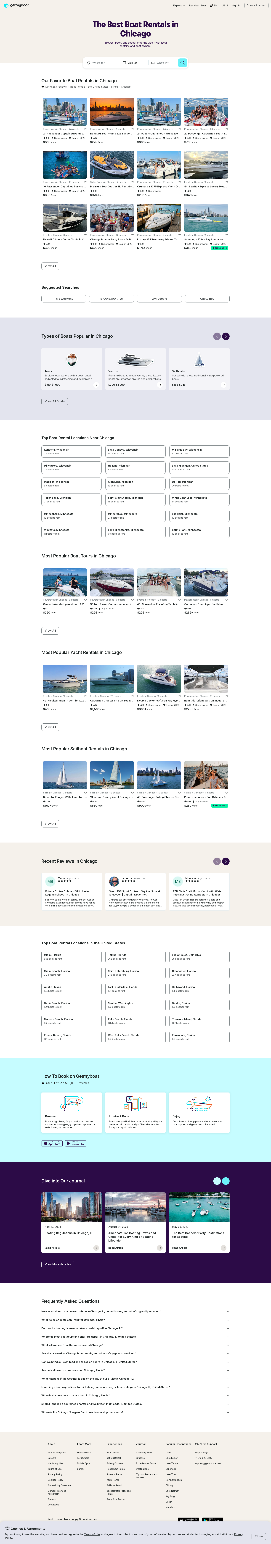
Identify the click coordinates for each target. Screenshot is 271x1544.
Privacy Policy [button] (55, 1474)
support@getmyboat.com (208, 1463)
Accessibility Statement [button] (59, 1485)
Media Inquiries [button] (55, 1463)
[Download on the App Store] (52, 1143)
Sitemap (52, 1499)
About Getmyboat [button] (57, 1452)
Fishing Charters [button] (115, 1463)
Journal (141, 1444)
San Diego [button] (171, 1469)
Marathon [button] (170, 1507)
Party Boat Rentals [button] (116, 1499)
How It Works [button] (84, 1452)
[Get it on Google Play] (75, 1143)
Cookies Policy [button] (55, 1479)
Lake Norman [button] (172, 1490)
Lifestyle (140, 1458)
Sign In (236, 5)
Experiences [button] (114, 1444)
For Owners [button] (83, 1458)
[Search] (182, 62)
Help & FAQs (201, 1452)
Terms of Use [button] (92, 1534)
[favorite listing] (85, 129)
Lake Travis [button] (172, 1474)
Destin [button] (169, 1501)
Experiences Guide (146, 1463)
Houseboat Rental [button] (116, 1469)
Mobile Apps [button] (83, 1463)
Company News (144, 1452)
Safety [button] (80, 1469)
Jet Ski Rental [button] (114, 1458)
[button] (197, 5)
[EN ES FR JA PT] (213, 5)
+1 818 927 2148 (203, 1458)
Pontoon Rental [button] (114, 1474)
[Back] (217, 336)
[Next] (226, 336)
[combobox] (102, 63)
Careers (52, 1458)
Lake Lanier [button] (172, 1458)
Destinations (142, 1469)
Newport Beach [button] (174, 1479)
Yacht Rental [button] (113, 1479)
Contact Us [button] (53, 1504)
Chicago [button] (170, 1485)
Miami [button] (168, 1452)
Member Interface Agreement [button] (57, 1492)
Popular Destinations (178, 1444)
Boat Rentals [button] (113, 1452)
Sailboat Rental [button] (114, 1485)
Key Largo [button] (171, 1496)
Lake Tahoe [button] (172, 1463)
